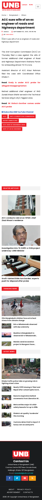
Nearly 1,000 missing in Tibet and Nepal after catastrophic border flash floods (26, 388)
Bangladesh (13, 15)
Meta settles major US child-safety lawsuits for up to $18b (25, 405)
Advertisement (13, 492)
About (11, 489)
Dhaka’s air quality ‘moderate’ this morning (26, 414)
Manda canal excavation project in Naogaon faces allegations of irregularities (24, 343)
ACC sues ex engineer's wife (14, 125)
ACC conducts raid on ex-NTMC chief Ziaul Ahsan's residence (19, 219)
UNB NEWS (9, 34)
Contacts (28, 492)
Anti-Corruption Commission (22, 116)
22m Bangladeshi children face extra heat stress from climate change (19, 319)
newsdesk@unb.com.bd (21, 473)
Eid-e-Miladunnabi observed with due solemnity (25, 325)
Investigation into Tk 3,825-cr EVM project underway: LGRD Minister (21, 249)
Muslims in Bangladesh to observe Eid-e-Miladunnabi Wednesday (24, 334)
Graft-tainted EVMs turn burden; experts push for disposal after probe (20, 279)
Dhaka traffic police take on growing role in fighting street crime (19, 382)
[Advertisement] (21, 159)
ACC (4, 116)
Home (4, 15)
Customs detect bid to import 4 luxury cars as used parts (26, 423)
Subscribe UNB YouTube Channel (18, 112)
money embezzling (10, 120)
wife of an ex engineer (12, 129)
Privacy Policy (24, 489)
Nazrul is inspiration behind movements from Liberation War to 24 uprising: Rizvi (26, 397)
